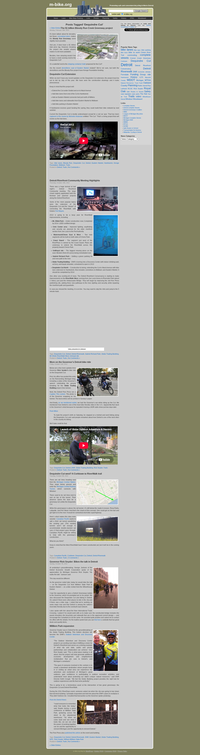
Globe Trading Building (110, 354)
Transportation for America (132, 130)
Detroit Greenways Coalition (132, 110)
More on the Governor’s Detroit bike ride (70, 362)
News (56, 18)
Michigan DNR (128, 120)
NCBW (125, 126)
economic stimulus (144, 72)
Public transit (142, 86)
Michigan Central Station (66, 482)
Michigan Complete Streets (132, 118)
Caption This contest (57, 394)
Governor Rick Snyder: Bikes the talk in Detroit (74, 562)
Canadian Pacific (62, 519)
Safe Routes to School (135, 91)
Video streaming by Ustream (77, 349)
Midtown (62, 165)
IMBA (125, 112)
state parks (136, 94)
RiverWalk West (63, 356)
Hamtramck (125, 77)
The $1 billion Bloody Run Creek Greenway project (87, 28)
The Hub (143, 94)
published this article (72, 733)
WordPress (89, 751)
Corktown (124, 61)
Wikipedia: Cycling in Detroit (132, 132)
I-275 (141, 77)
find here (97, 620)
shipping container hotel (77, 64)
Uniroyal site (74, 356)
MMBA (125, 122)
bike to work (134, 52)
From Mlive (54, 411)
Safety (115, 18)
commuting (132, 55)
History (123, 18)
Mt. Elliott (53, 356)
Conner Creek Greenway (140, 58)
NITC (51, 739)
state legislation (126, 94)
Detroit (126, 64)
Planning (105, 18)
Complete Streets (129, 105)
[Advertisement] (81, 174)
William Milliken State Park (74, 739)
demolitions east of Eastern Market (75, 68)
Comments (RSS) (110, 751)
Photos (96, 18)
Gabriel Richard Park (93, 354)
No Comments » (74, 167)
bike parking (146, 50)
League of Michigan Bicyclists (133, 114)
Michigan (139, 80)
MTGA (148, 80)
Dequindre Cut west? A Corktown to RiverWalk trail (76, 474)
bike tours (124, 52)
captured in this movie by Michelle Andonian (66, 116)
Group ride (145, 74)
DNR (135, 72)
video (138, 96)
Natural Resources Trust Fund (131, 83)
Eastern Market (97, 163)
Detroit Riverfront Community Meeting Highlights (75, 180)
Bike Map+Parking (76, 18)
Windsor (129, 99)
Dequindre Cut (141, 60)
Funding (134, 74)
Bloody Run (67, 163)
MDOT (131, 79)
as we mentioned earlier (67, 403)
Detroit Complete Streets (131, 108)
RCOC (130, 89)
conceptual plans (63, 36)
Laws (64, 18)
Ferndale (125, 74)
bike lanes (127, 49)
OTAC (132, 18)
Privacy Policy (122, 751)
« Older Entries (55, 28)
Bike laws (137, 50)
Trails (131, 96)
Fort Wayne (59, 211)
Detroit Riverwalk (78, 354)
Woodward (142, 18)
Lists (88, 18)
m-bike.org (60, 4)
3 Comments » (73, 558)
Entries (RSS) (99, 751)
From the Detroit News (58, 700)
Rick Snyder (138, 88)
